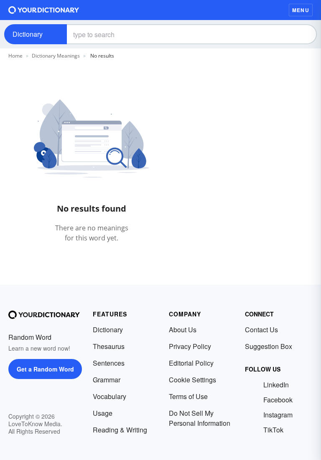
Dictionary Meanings (56, 55)
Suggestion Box (268, 346)
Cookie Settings (192, 379)
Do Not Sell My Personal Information (199, 418)
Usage (102, 413)
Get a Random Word (45, 369)
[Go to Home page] (43, 10)
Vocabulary (109, 396)
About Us (182, 329)
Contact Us (261, 329)
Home (15, 55)
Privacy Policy (190, 346)
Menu (300, 10)
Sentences (109, 363)
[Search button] (303, 34)
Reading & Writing (120, 430)
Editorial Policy (191, 363)
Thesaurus (109, 346)
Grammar (106, 379)
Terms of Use (188, 396)
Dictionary (28, 34)
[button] (272, 10)
